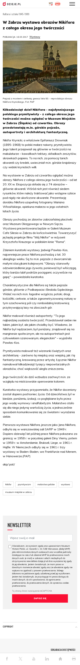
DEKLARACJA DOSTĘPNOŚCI (63, 650)
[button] (76, 627)
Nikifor (8, 484)
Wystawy (34, 36)
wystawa (65, 484)
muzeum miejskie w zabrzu (18, 492)
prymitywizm (24, 484)
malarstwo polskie (46, 484)
